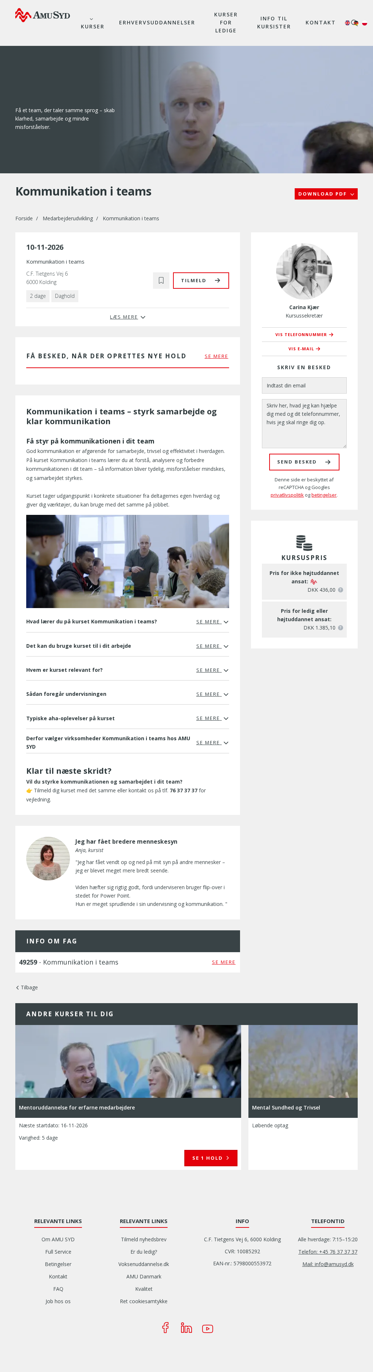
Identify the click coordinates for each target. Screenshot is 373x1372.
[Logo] (42, 15)
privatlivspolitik (287, 495)
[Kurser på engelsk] (347, 23)
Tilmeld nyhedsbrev (143, 1239)
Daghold (65, 295)
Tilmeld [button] (194, 280)
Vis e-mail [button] (301, 348)
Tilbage (29, 987)
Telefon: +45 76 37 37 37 (327, 1251)
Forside (24, 218)
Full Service (58, 1251)
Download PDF (323, 193)
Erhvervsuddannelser (157, 22)
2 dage (38, 295)
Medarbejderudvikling (68, 218)
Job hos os (58, 1301)
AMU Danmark (143, 1276)
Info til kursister (274, 22)
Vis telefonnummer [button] (301, 334)
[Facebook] (165, 1327)
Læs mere (209, 1158)
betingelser (324, 495)
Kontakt (321, 22)
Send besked (297, 461)
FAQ (58, 1288)
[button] (161, 280)
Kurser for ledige (226, 22)
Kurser (93, 26)
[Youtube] (207, 1327)
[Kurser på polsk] (364, 23)
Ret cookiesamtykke (144, 1301)
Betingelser (58, 1264)
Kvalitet (144, 1288)
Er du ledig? (143, 1251)
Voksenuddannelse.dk (143, 1264)
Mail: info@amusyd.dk (328, 1264)
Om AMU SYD (58, 1239)
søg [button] (354, 23)
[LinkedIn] (186, 1327)
